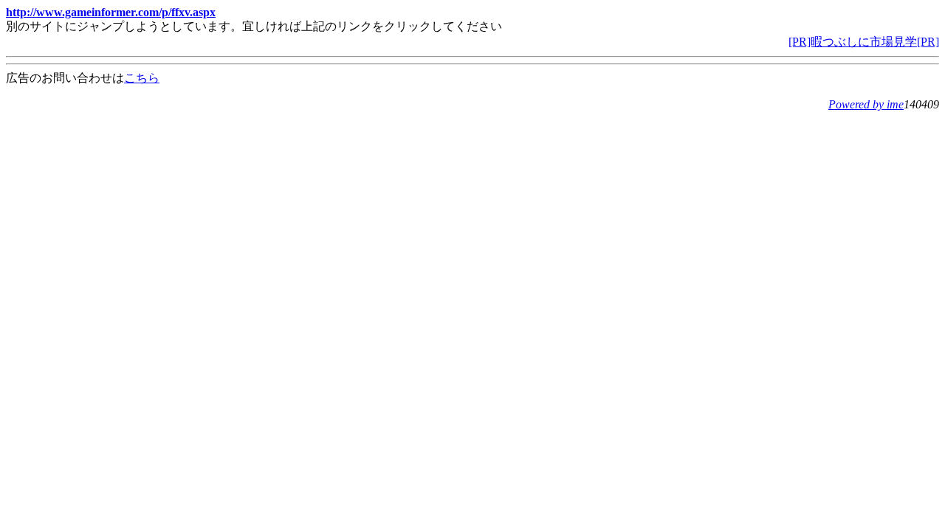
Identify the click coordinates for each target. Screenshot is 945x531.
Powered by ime (866, 104)
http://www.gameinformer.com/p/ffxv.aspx (111, 12)
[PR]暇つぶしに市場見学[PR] (863, 41)
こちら (141, 78)
